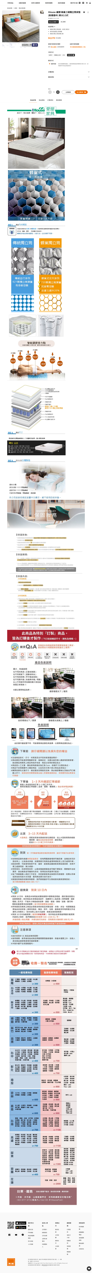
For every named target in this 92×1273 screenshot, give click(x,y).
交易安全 (81, 1249)
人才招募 (30, 1244)
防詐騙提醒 (81, 1228)
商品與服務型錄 (31, 1237)
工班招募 (57, 1247)
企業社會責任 (44, 1240)
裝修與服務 (48, 3)
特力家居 (30, 1241)
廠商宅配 (53, 64)
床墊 (15, 8)
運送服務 (59, 100)
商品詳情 (33, 100)
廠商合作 (57, 1242)
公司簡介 (44, 1229)
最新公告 (30, 1229)
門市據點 (30, 1232)
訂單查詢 (69, 1231)
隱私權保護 (81, 1244)
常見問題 (69, 1247)
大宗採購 (57, 1236)
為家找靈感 (61, 3)
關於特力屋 (74, 3)
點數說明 (69, 1242)
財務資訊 (44, 1232)
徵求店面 (57, 1231)
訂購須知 (50, 100)
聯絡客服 (69, 1253)
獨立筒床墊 (22, 8)
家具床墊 (9, 8)
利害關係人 (44, 1245)
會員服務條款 (81, 1239)
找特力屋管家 (35, 3)
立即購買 (68, 92)
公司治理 (44, 1235)
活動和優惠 (22, 3)
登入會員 (53, 47)
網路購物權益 (81, 1233)
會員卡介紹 (69, 1236)
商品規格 (42, 100)
